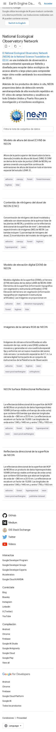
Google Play (7, 658)
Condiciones (8, 718)
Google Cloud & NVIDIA (12, 579)
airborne (9, 179)
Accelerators (8, 574)
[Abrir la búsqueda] (40, 3)
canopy (20, 179)
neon (23, 247)
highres (8, 185)
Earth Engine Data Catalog (22, 3)
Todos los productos (11, 706)
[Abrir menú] (5, 3)
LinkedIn (6, 607)
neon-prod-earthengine (15, 372)
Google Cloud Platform (13, 696)
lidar (18, 185)
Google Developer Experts (14, 570)
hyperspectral (11, 247)
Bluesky (6, 597)
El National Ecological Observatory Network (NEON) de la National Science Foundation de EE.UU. (25, 57)
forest (29, 179)
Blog (4, 592)
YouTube (6, 616)
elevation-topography (33, 304)
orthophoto (34, 372)
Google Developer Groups (14, 565)
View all (6, 663)
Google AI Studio (10, 643)
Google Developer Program (15, 560)
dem (18, 304)
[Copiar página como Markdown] (15, 46)
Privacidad (22, 718)
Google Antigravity (11, 648)
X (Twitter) (7, 611)
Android (6, 629)
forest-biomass (43, 179)
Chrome (6, 634)
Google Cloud (8, 653)
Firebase (6, 639)
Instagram (7, 602)
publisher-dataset (37, 496)
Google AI (6, 701)
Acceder (48, 3)
